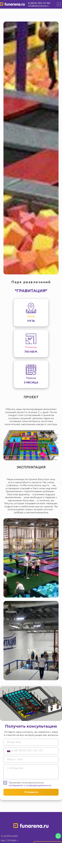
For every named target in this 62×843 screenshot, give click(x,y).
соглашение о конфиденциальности (30, 785)
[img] (12, 4)
